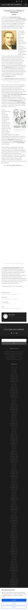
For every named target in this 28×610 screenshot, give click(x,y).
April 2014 (14, 545)
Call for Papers (11, 356)
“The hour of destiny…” (11, 357)
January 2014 (14, 548)
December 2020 (14, 456)
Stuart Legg (6, 95)
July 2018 (14, 490)
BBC (3, 308)
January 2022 (14, 437)
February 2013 (14, 564)
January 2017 (14, 507)
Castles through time (9, 351)
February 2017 (14, 506)
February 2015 (14, 532)
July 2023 (14, 414)
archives (13, 9)
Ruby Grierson (21, 142)
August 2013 (14, 554)
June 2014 (14, 542)
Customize (14, 603)
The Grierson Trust (8, 67)
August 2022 (14, 426)
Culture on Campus (12, 5)
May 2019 (14, 481)
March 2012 (14, 578)
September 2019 (14, 476)
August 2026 (14, 367)
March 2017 (14, 504)
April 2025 (14, 386)
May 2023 (14, 417)
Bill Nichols (8, 76)
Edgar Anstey (17, 94)
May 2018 (14, 493)
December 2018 (14, 486)
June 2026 (14, 370)
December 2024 (14, 392)
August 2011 (14, 587)
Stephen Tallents (21, 102)
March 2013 (14, 562)
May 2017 (14, 501)
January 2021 (14, 454)
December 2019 (14, 472)
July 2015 (14, 525)
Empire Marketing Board (15, 100)
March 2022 (14, 434)
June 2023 (14, 415)
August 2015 (14, 523)
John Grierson (16, 308)
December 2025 (14, 376)
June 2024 (13, 400)
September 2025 (14, 381)
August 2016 (14, 511)
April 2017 (14, 503)
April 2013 (14, 561)
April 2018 (14, 495)
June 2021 (14, 446)
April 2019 (14, 482)
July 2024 (14, 398)
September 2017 (14, 500)
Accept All (14, 600)
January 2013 (14, 565)
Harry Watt (10, 94)
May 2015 (14, 528)
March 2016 (14, 515)
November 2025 (14, 378)
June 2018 (13, 492)
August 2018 (14, 489)
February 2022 (14, 436)
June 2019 (14, 479)
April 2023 (14, 418)
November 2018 (14, 487)
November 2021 (14, 440)
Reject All (14, 607)
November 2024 (14, 393)
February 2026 (14, 375)
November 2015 (14, 521)
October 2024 (14, 395)
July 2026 (14, 368)
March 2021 (14, 451)
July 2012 (14, 573)
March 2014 (14, 546)
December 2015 (14, 520)
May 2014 (14, 543)
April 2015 (14, 529)
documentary (8, 308)
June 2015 (14, 526)
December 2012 (14, 567)
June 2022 (14, 429)
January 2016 (14, 518)
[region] (14, 599)
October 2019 (14, 475)
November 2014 (14, 537)
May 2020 (14, 467)
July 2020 (14, 464)
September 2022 (14, 425)
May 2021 (14, 448)
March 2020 (14, 470)
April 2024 (14, 403)
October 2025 (14, 379)
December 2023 (14, 407)
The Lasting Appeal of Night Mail (10, 299)
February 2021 (14, 453)
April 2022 (14, 432)
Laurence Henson (21, 18)
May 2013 (14, 559)
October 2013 (14, 553)
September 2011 (14, 586)
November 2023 (14, 409)
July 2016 (14, 512)
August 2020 (14, 462)
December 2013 (14, 550)
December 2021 (14, 439)
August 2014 (14, 540)
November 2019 (14, 473)
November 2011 (14, 582)
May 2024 (14, 401)
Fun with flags (10, 359)
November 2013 (14, 551)
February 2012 (14, 579)
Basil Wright (23, 94)
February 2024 (14, 404)
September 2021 (14, 443)
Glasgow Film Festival (15, 17)
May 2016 (14, 514)
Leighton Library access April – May (11, 294)
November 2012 (14, 568)
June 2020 (14, 465)
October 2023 (14, 411)
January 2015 (14, 534)
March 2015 (14, 531)
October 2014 (14, 539)
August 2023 (14, 412)
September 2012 (14, 570)
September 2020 (14, 461)
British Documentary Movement (11, 267)
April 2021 (14, 450)
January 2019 (14, 484)
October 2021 (14, 442)
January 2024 (14, 406)
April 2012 (14, 576)
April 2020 (14, 468)
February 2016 (14, 517)
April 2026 (14, 373)
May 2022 (14, 431)
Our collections (21, 9)
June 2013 (14, 557)
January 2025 (14, 390)
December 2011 (14, 581)
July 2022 (14, 428)
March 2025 (14, 387)
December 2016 (14, 509)
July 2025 (14, 382)
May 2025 (14, 384)
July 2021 (14, 445)
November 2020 (14, 457)
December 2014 (14, 536)
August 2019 (14, 478)
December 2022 (14, 423)
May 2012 (14, 575)
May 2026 (14, 372)
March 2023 (14, 420)
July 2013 (14, 556)
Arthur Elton (11, 139)
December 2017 (14, 498)
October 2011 (14, 584)
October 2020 (14, 459)
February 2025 (14, 389)
